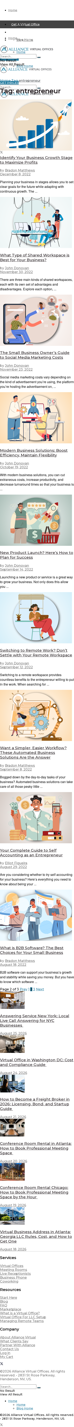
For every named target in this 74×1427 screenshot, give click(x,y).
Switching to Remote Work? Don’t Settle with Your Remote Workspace (36, 652)
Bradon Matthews (20, 170)
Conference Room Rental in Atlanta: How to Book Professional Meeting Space (36, 1148)
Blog (4, 1301)
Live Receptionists (15, 1274)
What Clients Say (14, 1341)
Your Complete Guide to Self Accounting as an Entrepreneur (31, 852)
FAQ (3, 1305)
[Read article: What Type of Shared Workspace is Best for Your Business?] (37, 223)
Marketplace (10, 1309)
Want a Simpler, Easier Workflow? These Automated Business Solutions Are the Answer (33, 753)
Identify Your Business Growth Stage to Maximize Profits (36, 160)
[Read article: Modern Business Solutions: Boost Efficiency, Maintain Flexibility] (37, 418)
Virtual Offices (11, 1266)
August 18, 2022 (13, 965)
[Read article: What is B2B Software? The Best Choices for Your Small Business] (37, 916)
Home (12, 10)
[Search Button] (38, 57)
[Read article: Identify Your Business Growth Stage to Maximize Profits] (37, 125)
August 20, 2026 (13, 1161)
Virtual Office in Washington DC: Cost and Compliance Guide (36, 1062)
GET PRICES (9, 83)
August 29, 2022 (13, 867)
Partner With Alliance (17, 1345)
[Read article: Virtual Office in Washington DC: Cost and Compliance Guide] (37, 1044)
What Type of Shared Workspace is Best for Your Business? (34, 257)
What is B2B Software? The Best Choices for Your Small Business (32, 950)
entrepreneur (29, 81)
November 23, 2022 (16, 369)
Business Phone (13, 1277)
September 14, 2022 (16, 569)
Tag (14, 81)
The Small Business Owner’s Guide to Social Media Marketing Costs (34, 355)
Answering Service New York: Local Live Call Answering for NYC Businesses (34, 1021)
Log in (5, 1353)
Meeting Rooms (13, 1270)
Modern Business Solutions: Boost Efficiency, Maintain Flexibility (34, 453)
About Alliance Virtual (18, 1337)
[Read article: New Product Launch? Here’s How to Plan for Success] (37, 521)
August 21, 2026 (13, 1117)
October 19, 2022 (14, 467)
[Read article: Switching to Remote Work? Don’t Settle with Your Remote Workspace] (37, 618)
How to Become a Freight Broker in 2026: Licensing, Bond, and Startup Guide (35, 1104)
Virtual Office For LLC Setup (23, 1317)
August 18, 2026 (13, 1249)
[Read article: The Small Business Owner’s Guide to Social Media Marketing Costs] (37, 321)
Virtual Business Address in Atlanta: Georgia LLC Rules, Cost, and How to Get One (36, 1236)
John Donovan (17, 268)
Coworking (9, 1281)
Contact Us (9, 1349)
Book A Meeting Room (28, 40)
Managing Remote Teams (22, 1321)
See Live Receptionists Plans (33, 32)
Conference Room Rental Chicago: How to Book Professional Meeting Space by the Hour (34, 1192)
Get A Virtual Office (25, 24)
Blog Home (24, 66)
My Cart (6, 1357)
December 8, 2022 (15, 174)
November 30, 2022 (16, 272)
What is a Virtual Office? (20, 1313)
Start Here (8, 1298)
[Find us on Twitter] (1, 152)
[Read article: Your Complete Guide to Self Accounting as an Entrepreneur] (37, 818)
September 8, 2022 (16, 769)
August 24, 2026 (13, 1073)
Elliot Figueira (16, 863)
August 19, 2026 (13, 1205)
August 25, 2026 (13, 1033)
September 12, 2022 (16, 667)
